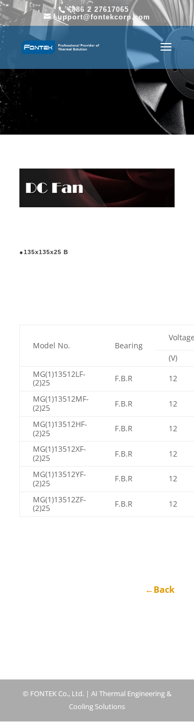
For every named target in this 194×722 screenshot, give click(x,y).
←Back (160, 589)
